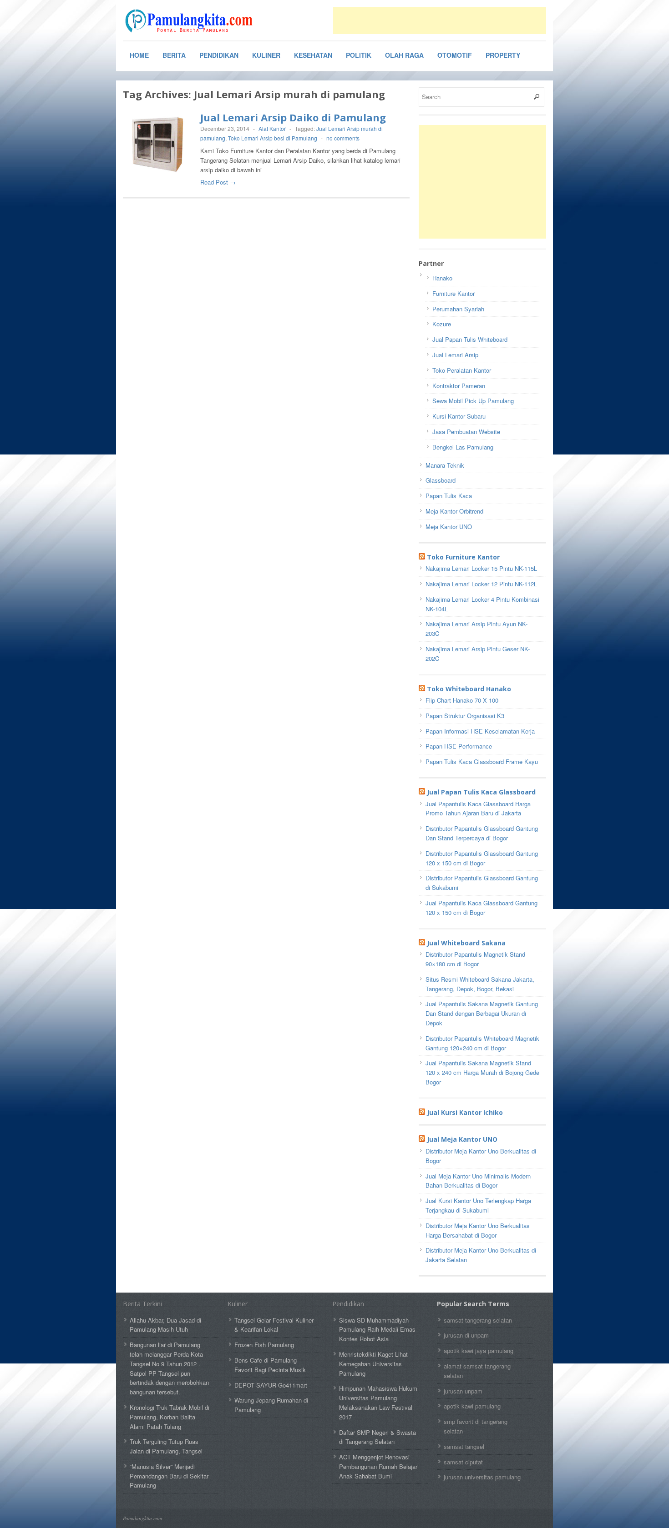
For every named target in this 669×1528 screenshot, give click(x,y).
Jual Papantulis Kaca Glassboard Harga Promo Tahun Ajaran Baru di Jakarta (478, 808)
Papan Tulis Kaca (449, 495)
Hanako (442, 278)
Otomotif (454, 55)
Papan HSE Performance (459, 746)
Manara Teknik (445, 465)
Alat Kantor (272, 128)
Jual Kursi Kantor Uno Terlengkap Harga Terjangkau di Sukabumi (478, 1205)
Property (503, 55)
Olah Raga (404, 55)
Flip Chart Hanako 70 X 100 (462, 700)
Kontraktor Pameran (458, 385)
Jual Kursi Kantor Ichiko (465, 1112)
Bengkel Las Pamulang (462, 447)
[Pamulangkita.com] (191, 21)
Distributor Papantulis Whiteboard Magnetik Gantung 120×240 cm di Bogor (482, 1043)
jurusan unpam (463, 1391)
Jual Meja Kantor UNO (462, 1139)
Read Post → (218, 182)
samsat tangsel (464, 1446)
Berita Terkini (142, 1303)
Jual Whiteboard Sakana (466, 943)
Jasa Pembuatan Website (466, 431)
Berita (174, 55)
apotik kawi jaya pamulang (478, 1350)
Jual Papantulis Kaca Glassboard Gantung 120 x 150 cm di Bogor (481, 908)
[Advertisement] (439, 20)
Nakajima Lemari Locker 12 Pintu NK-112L (481, 583)
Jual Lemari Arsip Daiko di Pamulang (293, 117)
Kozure (441, 324)
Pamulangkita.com (142, 1518)
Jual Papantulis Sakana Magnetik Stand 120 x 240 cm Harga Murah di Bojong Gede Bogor (482, 1072)
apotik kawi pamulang (472, 1406)
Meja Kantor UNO (449, 526)
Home (139, 55)
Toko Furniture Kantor (463, 557)
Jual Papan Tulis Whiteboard (469, 339)
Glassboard (441, 480)
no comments (343, 138)
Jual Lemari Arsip (455, 354)
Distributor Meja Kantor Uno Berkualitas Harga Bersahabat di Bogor (478, 1230)
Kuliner (266, 55)
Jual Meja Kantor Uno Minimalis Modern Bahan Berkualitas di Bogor (478, 1181)
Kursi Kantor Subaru (459, 416)
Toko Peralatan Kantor (461, 370)
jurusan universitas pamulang (482, 1477)
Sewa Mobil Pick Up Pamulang (473, 400)
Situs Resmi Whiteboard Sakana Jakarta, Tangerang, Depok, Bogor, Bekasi (480, 984)
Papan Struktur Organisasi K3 (465, 715)
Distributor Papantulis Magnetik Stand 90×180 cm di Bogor (475, 959)
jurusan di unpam (466, 1335)
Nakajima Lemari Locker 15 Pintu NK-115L (481, 568)
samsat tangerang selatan (478, 1320)
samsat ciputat (463, 1462)
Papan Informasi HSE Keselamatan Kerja (480, 731)
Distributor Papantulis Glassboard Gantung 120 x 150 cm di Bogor (482, 858)
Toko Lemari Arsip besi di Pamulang (272, 138)
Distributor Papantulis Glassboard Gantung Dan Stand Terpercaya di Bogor (482, 833)
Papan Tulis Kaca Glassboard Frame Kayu (482, 761)
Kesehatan (313, 55)
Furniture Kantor (453, 293)
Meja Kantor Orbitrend (454, 511)
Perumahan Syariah (458, 309)
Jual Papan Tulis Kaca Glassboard (481, 792)
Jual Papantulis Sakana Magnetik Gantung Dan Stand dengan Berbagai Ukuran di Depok (482, 1013)
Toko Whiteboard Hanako (469, 688)
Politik (358, 55)
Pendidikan (218, 55)
